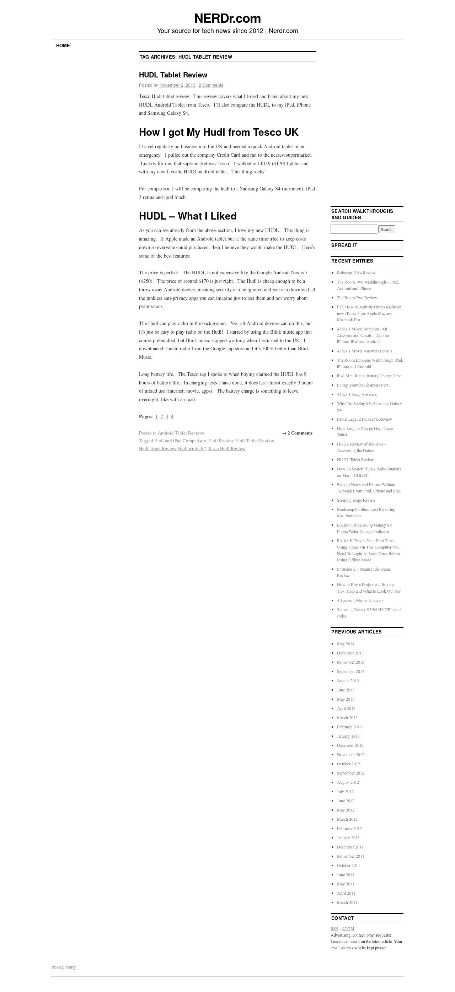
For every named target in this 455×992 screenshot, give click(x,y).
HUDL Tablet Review (173, 74)
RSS (334, 928)
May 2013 (345, 699)
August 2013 (348, 680)
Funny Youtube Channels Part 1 (364, 385)
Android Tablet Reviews (181, 433)
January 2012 (348, 837)
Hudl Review (220, 440)
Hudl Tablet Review (254, 440)
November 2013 (350, 662)
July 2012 (345, 791)
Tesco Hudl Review (226, 448)
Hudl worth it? (192, 448)
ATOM (348, 928)
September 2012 (350, 773)
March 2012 (347, 819)
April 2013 (346, 708)
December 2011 (350, 847)
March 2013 (347, 717)
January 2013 (348, 736)
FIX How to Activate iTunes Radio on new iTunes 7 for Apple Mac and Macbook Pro (369, 313)
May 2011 (345, 883)
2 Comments (211, 85)
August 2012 (348, 782)
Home (63, 45)
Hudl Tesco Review (157, 448)
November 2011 (350, 856)
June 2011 (345, 874)
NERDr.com (227, 17)
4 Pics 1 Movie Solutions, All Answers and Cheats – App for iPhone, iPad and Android (363, 335)
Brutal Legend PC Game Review (364, 419)
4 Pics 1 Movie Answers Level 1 (364, 351)
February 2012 (349, 828)
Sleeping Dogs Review (356, 500)
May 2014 (345, 643)
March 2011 (347, 902)
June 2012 (345, 800)
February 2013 (349, 726)
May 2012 (345, 810)
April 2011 (346, 893)
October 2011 (348, 865)
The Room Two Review (357, 297)
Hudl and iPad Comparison (180, 440)
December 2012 (350, 745)
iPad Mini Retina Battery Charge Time (369, 375)
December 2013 (350, 653)
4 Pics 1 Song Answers (357, 394)
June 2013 (345, 689)
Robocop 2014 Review (356, 272)
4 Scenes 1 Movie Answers (360, 600)
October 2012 (348, 763)
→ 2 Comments (297, 432)
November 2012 (350, 754)
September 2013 (350, 671)
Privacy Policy (64, 967)
